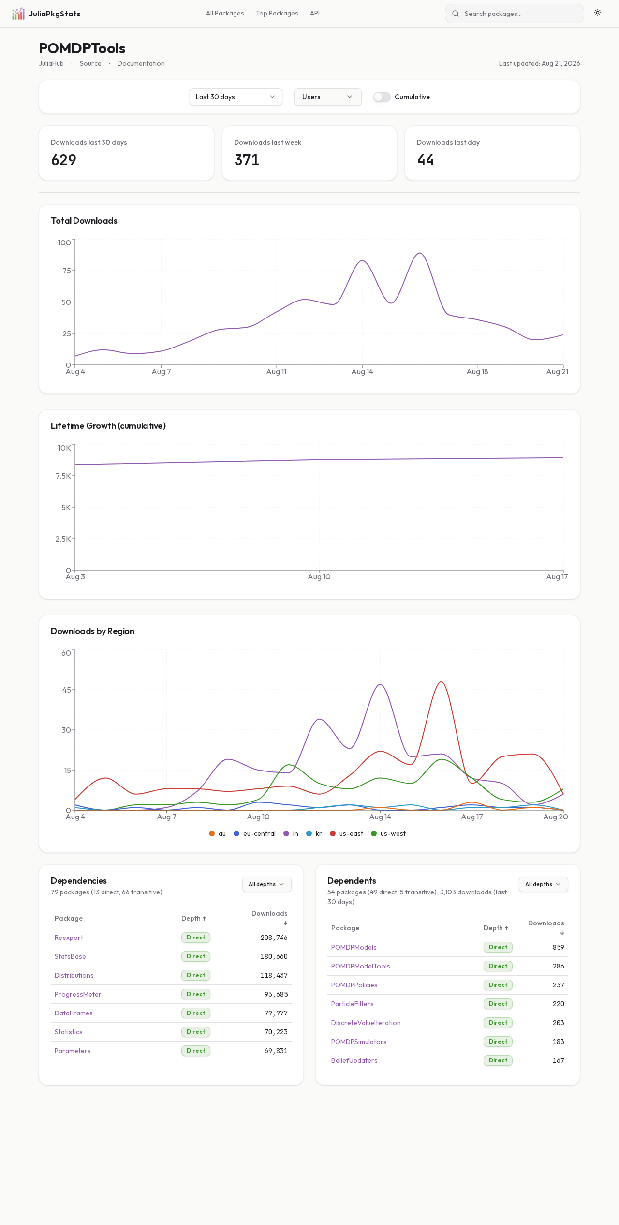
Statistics (69, 1032)
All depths (262, 884)
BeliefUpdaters (354, 1060)
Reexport (69, 937)
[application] (309, 309)
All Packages (225, 13)
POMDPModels (354, 947)
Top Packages (277, 13)
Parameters (73, 1050)
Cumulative (412, 96)
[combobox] (236, 97)
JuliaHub (51, 63)
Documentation (141, 63)
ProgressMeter (78, 994)
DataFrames (74, 1013)
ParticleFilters (352, 1003)
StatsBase (70, 956)
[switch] (382, 97)
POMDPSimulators (359, 1041)
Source (91, 63)
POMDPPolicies (354, 985)
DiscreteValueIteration (366, 1022)
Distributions (74, 975)
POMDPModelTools (360, 966)
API (315, 13)
